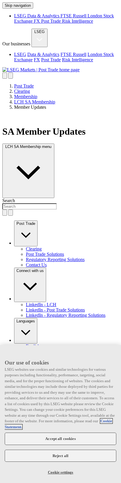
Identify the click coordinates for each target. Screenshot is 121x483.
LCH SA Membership (34, 101)
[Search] (4, 75)
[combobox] (29, 206)
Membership (25, 96)
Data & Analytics (43, 15)
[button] (26, 233)
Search (8, 200)
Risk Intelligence (77, 21)
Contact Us (36, 264)
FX (37, 21)
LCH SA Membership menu (28, 146)
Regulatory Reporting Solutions (55, 259)
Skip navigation (18, 5)
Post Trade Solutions (45, 254)
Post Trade (51, 21)
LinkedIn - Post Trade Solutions (55, 309)
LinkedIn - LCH (41, 304)
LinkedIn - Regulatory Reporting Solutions (65, 315)
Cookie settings (60, 472)
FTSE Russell (74, 15)
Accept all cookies (60, 438)
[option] (66, 57)
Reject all (60, 456)
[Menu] (10, 75)
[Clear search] (4, 213)
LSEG (20, 15)
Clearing (22, 91)
